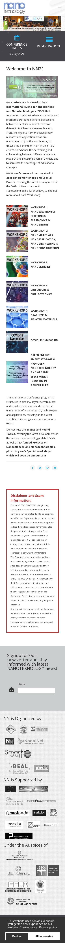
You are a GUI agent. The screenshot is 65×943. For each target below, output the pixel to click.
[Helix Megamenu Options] (59, 8)
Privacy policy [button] (48, 927)
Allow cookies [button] (44, 936)
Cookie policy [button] (28, 927)
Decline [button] (16, 936)
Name (21, 684)
